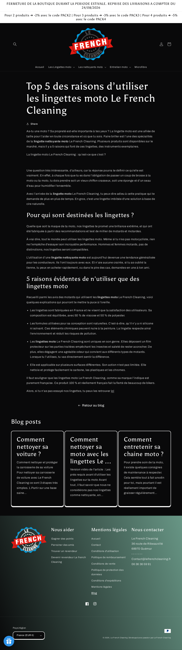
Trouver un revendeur (64, 551)
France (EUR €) (25, 635)
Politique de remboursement (108, 557)
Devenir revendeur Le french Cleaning (68, 559)
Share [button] (34, 124)
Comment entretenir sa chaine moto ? (144, 447)
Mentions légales (101, 587)
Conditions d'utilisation (105, 551)
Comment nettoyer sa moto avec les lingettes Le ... (90, 450)
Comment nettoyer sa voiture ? (32, 447)
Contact (96, 545)
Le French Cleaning (119, 638)
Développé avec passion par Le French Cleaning (150, 638)
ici (112, 390)
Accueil (95, 538)
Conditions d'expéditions (106, 580)
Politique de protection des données (107, 572)
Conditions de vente (103, 563)
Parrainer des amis (62, 545)
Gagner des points (62, 538)
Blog (94, 593)
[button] (15, 44)
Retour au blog (93, 405)
